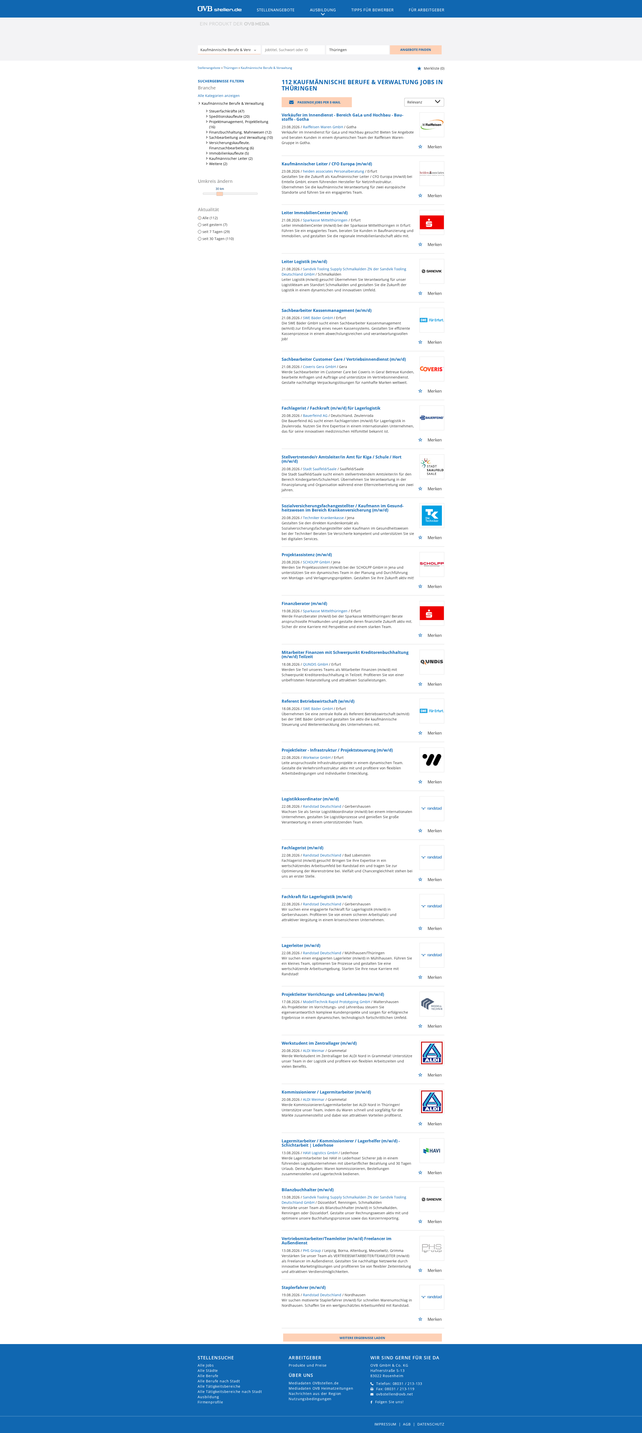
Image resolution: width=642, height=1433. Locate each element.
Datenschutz (430, 1424)
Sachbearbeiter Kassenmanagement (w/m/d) (326, 310)
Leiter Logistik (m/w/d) (304, 261)
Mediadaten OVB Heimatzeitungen (321, 1388)
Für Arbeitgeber (426, 9)
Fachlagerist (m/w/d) (302, 848)
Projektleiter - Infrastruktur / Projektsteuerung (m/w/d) (337, 750)
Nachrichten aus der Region (315, 1393)
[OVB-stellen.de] (220, 8)
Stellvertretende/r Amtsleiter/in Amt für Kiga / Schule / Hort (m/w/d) (342, 459)
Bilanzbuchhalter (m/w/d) (308, 1189)
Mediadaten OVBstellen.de (314, 1383)
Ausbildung (208, 1396)
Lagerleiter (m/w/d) (301, 945)
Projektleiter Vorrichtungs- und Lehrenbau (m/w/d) (333, 994)
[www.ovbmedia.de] (235, 23)
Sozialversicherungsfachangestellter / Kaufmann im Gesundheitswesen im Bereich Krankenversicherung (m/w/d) (343, 508)
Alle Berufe (208, 1375)
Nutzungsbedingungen (310, 1398)
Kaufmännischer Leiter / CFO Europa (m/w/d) (327, 164)
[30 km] (219, 194)
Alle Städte (208, 1370)
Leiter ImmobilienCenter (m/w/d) (315, 212)
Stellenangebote (276, 9)
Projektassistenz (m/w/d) (307, 554)
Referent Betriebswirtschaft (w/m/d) (318, 701)
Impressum (385, 1424)
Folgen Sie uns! (389, 1401)
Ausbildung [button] (323, 9)
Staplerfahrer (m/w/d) (304, 1287)
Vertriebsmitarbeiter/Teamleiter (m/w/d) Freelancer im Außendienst (336, 1241)
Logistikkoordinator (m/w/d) (310, 799)
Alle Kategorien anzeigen (219, 95)
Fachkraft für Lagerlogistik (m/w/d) (317, 896)
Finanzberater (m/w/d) (304, 603)
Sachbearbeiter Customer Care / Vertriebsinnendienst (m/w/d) (344, 359)
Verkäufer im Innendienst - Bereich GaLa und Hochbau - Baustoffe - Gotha (342, 117)
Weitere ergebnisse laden (362, 1338)
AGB (407, 1424)
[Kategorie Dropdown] (256, 50)
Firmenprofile (210, 1402)
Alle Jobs (206, 1365)
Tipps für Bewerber (372, 9)
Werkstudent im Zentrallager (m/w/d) (319, 1043)
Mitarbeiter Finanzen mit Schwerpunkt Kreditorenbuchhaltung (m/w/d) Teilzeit (345, 655)
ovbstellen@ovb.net (394, 1394)
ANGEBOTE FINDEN (415, 49)
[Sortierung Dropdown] (439, 102)
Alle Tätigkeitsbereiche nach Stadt (230, 1391)
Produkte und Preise (308, 1365)
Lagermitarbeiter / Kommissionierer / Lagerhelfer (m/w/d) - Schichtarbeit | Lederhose (341, 1143)
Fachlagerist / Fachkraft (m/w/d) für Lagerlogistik (331, 408)
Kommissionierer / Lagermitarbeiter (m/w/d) (326, 1092)
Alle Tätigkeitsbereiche (219, 1386)
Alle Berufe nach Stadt (219, 1381)
